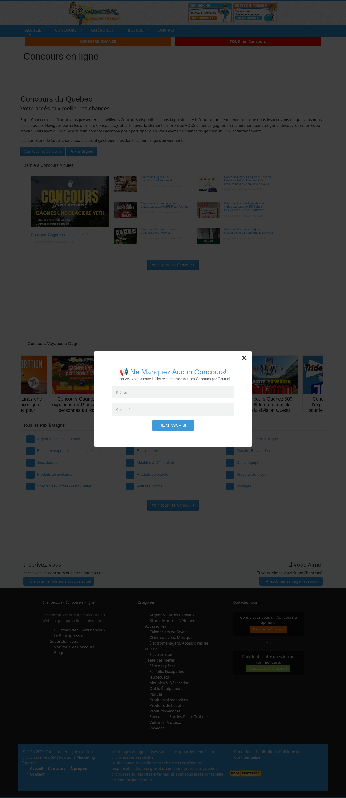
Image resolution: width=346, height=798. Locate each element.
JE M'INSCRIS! (173, 425)
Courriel (123, 409)
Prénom (122, 392)
